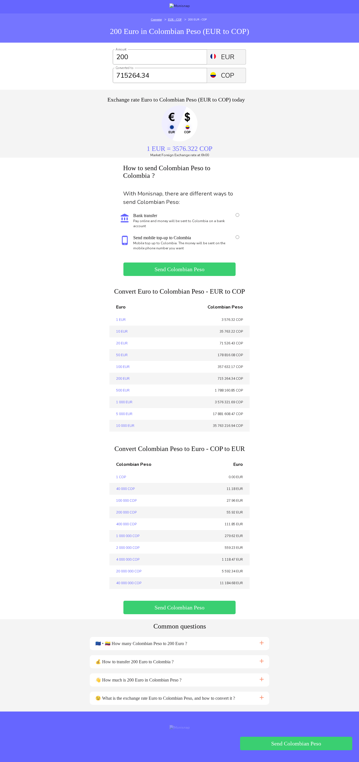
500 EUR (123, 390)
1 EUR (121, 319)
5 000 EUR (124, 414)
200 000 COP (126, 512)
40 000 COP (125, 489)
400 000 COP (126, 524)
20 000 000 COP (128, 571)
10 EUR (122, 331)
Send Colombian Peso (179, 269)
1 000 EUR (124, 402)
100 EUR (123, 367)
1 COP (121, 477)
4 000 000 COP (127, 559)
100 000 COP (126, 500)
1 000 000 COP (127, 536)
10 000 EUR (125, 425)
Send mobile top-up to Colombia (162, 237)
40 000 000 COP (128, 583)
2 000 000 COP (127, 547)
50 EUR (122, 355)
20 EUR (122, 343)
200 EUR (123, 378)
